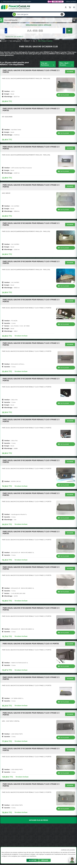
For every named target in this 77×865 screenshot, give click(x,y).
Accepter (32, 860)
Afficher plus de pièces (38, 820)
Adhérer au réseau (71, 1)
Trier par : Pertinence (48, 64)
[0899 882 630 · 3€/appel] (56, 2)
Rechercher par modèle (13, 37)
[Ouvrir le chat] (72, 861)
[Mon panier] (70, 7)
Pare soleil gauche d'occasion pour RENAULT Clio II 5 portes (31, 644)
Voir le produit (64, 95)
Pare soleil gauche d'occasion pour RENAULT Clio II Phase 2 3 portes (31, 71)
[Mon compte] (66, 7)
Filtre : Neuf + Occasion (66, 64)
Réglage (44, 860)
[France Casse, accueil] (15, 7)
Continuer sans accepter (68, 850)
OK (69, 31)
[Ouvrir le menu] (74, 7)
